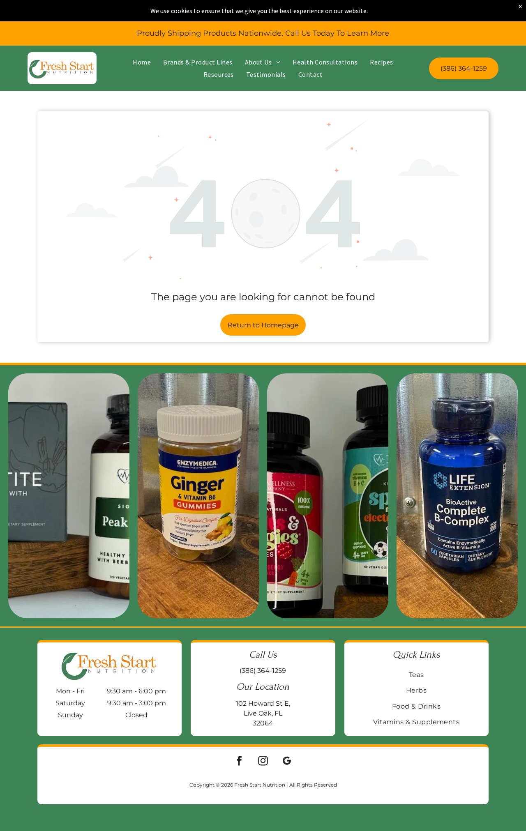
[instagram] (263, 761)
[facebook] (239, 761)
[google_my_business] (286, 761)
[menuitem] (142, 62)
